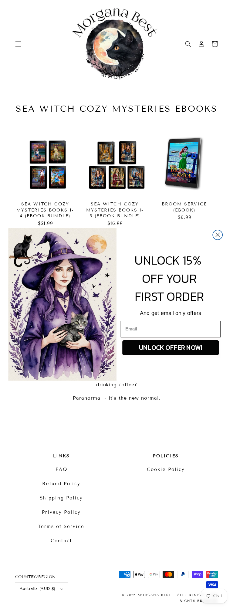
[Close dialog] (217, 235)
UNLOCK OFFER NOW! (170, 347)
